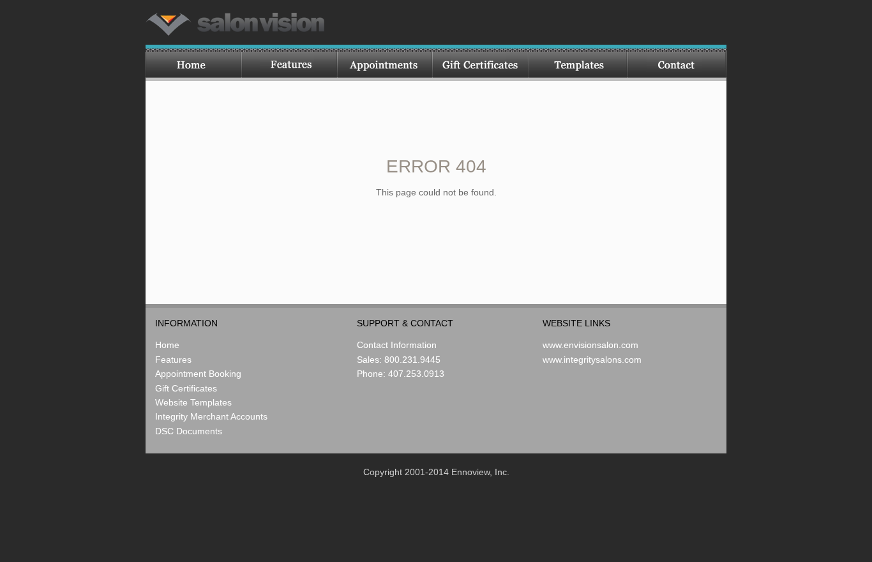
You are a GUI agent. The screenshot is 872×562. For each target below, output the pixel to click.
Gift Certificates (186, 388)
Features (173, 359)
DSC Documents (188, 431)
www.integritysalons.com (592, 359)
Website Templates (193, 402)
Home (167, 345)
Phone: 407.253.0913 (400, 373)
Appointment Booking (198, 373)
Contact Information (397, 345)
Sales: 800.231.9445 (398, 359)
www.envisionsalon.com (590, 345)
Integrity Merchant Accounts (211, 416)
